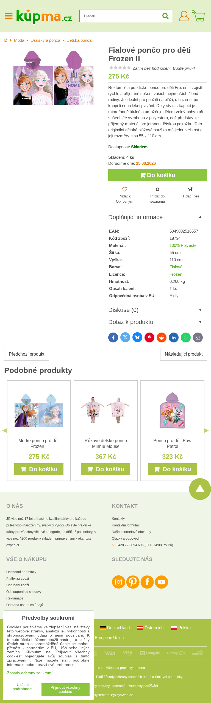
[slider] (120, 67)
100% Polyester (184, 245)
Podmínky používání (143, 686)
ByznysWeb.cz (122, 695)
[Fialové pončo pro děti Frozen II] (53, 78)
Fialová (176, 267)
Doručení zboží (17, 585)
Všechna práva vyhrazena (125, 668)
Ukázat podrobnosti (23, 687)
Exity (174, 296)
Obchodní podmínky (21, 572)
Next (206, 430)
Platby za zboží (17, 579)
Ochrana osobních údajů (24, 605)
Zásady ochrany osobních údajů (127, 677)
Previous (4, 430)
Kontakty (118, 519)
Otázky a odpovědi (126, 538)
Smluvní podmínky (168, 677)
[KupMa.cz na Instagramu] (118, 588)
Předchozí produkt (26, 354)
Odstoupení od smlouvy (23, 592)
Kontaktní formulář (125, 525)
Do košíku (160, 175)
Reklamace (14, 598)
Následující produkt (183, 354)
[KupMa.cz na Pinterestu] (133, 588)
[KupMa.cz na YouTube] (161, 588)
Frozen (176, 274)
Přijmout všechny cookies (65, 689)
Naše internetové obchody (131, 532)
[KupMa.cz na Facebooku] (147, 588)
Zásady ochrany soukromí (105, 686)
